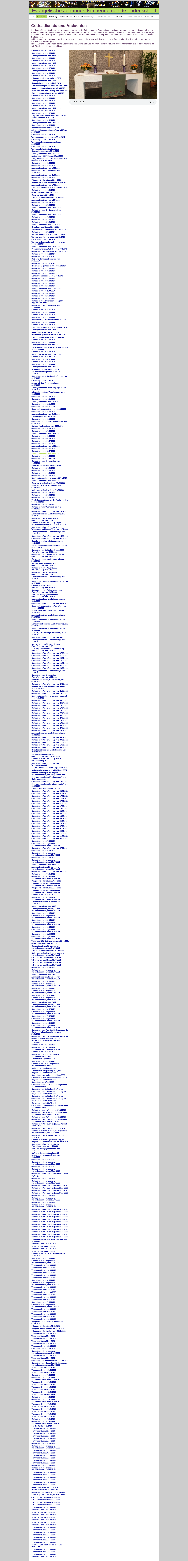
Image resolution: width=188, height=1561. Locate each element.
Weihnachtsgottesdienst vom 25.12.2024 (48, 237)
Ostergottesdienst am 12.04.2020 (44, 1487)
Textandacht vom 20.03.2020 (43, 1552)
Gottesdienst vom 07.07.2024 (43, 298)
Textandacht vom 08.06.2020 (43, 1300)
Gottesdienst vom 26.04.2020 (43, 1443)
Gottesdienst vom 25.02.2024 (43, 352)
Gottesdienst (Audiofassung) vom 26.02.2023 (49, 511)
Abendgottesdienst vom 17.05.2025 (45, 185)
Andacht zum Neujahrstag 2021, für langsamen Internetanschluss (45, 1072)
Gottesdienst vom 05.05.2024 (43, 322)
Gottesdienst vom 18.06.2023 (43, 456)
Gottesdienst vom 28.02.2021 (43, 995)
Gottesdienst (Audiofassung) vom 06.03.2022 (49, 725)
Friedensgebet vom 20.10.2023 (44, 416)
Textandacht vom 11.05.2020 (43, 1394)
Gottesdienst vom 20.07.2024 (43, 296)
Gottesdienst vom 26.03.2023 (43, 495)
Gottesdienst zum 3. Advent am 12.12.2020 (48, 1117)
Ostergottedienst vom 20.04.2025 (44, 192)
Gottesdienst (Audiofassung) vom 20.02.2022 (49, 730)
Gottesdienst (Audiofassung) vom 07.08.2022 (49, 653)
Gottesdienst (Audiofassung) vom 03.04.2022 (49, 715)
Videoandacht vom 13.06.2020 (43, 1287)
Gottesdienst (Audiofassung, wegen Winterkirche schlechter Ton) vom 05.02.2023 (49, 524)
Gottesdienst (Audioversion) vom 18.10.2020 (49, 1188)
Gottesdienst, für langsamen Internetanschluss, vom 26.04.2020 (45, 1447)
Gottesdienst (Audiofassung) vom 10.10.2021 (49, 809)
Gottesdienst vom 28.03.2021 (43, 967)
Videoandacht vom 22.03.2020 (43, 1542)
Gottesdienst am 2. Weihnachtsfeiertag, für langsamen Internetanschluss (48, 1092)
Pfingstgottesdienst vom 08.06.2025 (46, 180)
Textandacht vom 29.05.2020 (43, 1336)
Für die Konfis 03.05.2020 (41, 1426)
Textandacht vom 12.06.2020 (43, 1290)
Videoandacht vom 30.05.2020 (43, 1334)
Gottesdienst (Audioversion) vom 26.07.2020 (49, 1227)
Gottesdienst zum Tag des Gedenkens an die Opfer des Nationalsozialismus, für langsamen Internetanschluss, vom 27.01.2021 (49, 1039)
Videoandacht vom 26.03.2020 (43, 1532)
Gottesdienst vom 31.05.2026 (43, 76)
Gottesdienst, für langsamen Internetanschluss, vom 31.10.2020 (45, 1182)
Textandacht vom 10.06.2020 (43, 1295)
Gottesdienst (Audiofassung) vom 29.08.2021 (49, 819)
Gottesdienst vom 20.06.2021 (43, 850)
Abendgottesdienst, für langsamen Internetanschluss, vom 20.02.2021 (45, 1006)
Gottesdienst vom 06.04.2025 (43, 202)
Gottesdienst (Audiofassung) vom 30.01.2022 (49, 740)
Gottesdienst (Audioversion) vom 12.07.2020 (49, 1232)
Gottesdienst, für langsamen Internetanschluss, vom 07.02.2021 (45, 1020)
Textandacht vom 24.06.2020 (43, 1246)
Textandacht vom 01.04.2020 (43, 1517)
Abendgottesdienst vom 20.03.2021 (45, 974)
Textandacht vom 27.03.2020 (43, 1530)
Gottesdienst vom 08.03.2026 (43, 101)
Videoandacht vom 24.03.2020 (43, 1537)
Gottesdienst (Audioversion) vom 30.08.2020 (49, 1214)
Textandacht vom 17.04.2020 (43, 1475)
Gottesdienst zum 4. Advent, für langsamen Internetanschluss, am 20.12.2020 (49, 1113)
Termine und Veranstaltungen (84, 17)
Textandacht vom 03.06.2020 (43, 1317)
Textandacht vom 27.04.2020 (43, 1441)
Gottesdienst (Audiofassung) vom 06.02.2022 (49, 737)
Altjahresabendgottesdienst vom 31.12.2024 (49, 229)
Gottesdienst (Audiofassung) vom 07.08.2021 (49, 826)
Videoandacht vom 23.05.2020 (43, 1355)
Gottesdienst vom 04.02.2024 (43, 359)
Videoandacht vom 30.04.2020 (43, 1433)
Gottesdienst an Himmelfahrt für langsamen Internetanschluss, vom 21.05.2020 (49, 1364)
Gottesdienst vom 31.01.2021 (43, 1023)
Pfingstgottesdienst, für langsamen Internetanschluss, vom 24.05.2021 (45, 884)
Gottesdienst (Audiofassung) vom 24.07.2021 (49, 831)
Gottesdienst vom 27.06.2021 (43, 841)
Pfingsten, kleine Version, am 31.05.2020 (47, 1329)
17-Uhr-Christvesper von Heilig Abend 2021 (49, 768)
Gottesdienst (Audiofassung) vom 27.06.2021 (49, 848)
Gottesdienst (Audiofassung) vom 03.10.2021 (49, 811)
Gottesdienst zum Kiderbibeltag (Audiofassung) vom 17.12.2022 (44, 573)
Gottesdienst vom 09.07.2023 (43, 448)
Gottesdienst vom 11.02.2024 (43, 357)
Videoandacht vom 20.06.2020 (43, 1265)
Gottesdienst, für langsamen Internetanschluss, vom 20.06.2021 (45, 854)
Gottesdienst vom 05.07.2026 (43, 68)
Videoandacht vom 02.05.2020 (43, 1428)
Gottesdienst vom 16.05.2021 (43, 895)
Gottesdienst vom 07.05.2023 (43, 475)
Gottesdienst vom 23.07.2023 (43, 443)
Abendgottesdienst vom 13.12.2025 (45, 153)
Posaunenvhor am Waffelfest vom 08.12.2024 (49, 249)
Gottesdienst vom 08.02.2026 (43, 111)
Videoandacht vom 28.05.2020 (43, 1339)
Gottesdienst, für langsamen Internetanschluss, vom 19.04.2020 (45, 1469)
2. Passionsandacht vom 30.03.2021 (46, 962)
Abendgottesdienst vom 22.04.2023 (45, 480)
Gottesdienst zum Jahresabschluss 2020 (48, 1075)
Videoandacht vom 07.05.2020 (43, 1409)
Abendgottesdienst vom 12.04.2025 (45, 200)
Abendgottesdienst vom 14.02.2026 (45, 108)
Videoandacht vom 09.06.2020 (43, 1297)
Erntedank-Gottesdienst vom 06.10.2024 (47, 276)
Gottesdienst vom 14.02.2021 (43, 1009)
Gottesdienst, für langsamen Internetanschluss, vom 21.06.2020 (45, 1262)
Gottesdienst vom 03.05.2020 (43, 1419)
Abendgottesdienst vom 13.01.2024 (45, 367)
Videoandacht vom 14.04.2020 (43, 1482)
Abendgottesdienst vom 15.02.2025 (45, 214)
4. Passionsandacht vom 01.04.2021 (46, 957)
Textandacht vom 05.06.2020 (43, 1312)
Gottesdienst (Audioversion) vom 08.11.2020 (49, 1173)
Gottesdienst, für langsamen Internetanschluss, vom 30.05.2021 (45, 877)
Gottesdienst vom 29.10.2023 (43, 411)
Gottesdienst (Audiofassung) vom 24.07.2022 (49, 658)
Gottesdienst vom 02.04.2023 (43, 492)
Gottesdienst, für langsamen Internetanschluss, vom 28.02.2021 (45, 999)
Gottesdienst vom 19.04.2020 (43, 1465)
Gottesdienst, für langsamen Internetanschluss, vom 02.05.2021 (45, 917)
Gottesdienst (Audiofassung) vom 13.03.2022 (49, 723)
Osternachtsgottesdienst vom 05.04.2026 (48, 88)
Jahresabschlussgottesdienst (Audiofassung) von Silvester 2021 (45, 755)
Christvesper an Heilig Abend (43, 1103)
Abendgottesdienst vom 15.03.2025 (45, 207)
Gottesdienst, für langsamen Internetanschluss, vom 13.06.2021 (45, 861)
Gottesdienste (41, 17)
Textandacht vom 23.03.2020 (43, 1540)
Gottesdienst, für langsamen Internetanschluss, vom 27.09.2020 (45, 1199)
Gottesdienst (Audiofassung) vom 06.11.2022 (49, 603)
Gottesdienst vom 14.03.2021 (43, 981)
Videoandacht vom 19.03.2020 (43, 1554)
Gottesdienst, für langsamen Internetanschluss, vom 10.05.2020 (45, 1400)
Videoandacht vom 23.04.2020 (43, 1455)
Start (32, 17)
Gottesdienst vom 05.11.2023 (43, 406)
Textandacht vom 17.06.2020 (43, 1273)
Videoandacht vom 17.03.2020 (43, 1557)
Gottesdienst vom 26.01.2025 (43, 222)
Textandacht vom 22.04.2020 (43, 1458)
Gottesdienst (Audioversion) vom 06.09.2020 (49, 1212)
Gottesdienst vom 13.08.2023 (43, 436)
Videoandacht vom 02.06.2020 (43, 1319)
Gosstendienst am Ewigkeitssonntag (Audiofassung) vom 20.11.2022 (46, 591)
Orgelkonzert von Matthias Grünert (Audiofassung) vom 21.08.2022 (45, 645)
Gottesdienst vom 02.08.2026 (43, 58)
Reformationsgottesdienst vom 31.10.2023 (48, 409)
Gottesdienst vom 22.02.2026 (43, 106)
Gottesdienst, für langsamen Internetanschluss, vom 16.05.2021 (45, 898)
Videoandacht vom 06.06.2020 (43, 1309)
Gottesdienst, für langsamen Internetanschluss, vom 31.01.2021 (45, 1026)
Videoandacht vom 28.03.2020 (43, 1527)
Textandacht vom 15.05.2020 (43, 1384)
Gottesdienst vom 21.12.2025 (43, 147)
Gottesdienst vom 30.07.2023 (43, 441)
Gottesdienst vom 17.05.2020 (43, 1375)
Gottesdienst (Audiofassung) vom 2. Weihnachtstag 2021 (46, 760)
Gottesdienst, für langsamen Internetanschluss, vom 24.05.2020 (45, 1352)
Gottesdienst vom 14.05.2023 (43, 473)
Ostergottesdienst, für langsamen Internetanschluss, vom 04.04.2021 (45, 947)
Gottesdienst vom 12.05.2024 (43, 317)
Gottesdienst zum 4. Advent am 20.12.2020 (48, 1110)
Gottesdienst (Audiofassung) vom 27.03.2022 (49, 718)
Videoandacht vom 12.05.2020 (43, 1392)
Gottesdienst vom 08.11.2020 (43, 1166)
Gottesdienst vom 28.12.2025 (43, 135)
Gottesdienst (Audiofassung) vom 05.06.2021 (49, 871)
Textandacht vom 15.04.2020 (43, 1480)
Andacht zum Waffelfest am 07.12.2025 (47, 156)
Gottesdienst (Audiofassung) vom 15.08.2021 (49, 824)
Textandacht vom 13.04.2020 (43, 1485)
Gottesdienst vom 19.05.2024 (43, 315)
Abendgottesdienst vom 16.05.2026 (45, 81)
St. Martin (35, 1176)
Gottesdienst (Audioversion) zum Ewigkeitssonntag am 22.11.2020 (45, 1145)
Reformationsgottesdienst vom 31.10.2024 (48, 266)
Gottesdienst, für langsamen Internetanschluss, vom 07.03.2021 (45, 992)
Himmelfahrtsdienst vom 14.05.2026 (46, 83)
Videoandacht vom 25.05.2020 (43, 1346)
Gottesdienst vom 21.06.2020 (43, 1258)
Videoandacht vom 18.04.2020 (43, 1472)
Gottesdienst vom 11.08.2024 (43, 291)
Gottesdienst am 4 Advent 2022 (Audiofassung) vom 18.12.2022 (44, 569)
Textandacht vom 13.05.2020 (43, 1389)
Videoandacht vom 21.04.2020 (43, 1460)
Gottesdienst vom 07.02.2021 (43, 1016)
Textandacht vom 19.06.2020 (43, 1268)
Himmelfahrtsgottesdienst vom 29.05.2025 (48, 182)
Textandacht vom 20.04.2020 (43, 1463)
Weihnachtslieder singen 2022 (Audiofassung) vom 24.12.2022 (44, 564)
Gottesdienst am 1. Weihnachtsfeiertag (47, 1096)
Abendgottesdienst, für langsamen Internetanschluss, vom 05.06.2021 (45, 868)
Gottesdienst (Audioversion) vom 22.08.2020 (49, 1217)
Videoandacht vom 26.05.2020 (43, 1344)
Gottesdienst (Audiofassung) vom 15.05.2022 (49, 693)
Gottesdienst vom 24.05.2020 (43, 1349)
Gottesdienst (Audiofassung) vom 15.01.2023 (49, 536)
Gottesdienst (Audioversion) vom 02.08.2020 (49, 1224)
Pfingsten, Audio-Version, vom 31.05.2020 (48, 1331)
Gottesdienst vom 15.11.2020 (43, 1159)
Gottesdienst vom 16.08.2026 (43, 53)
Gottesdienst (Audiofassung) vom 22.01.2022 (49, 742)
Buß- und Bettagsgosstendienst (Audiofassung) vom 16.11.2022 (44, 596)
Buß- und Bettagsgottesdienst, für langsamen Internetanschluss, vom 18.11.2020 (45, 1155)
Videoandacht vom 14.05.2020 (43, 1387)
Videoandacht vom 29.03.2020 (43, 1525)
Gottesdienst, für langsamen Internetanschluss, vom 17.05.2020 (45, 1378)
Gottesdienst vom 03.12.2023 (43, 396)
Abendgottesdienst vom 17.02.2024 (45, 354)
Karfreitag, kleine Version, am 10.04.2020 (48, 1495)
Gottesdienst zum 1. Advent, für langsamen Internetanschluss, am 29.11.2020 (49, 1132)
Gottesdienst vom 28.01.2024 (43, 362)
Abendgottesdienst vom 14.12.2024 (45, 246)
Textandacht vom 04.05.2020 (43, 1416)
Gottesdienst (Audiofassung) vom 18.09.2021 (49, 816)
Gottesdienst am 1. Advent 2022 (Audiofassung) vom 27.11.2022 (44, 587)
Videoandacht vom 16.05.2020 (43, 1382)
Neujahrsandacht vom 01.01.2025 (45, 227)
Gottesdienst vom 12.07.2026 (43, 66)
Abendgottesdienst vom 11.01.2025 (45, 224)
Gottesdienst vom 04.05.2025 (43, 190)
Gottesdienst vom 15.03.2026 (43, 98)
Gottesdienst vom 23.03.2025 (43, 205)
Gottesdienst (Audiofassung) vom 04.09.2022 (49, 637)
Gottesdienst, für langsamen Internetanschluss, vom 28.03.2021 (45, 971)
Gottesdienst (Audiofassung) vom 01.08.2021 (49, 829)
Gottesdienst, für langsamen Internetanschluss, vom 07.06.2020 (45, 1306)
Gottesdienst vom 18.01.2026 (43, 120)
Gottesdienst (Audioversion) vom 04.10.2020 (49, 1193)
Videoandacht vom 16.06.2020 (43, 1275)
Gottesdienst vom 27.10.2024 (43, 268)
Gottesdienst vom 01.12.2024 (43, 254)
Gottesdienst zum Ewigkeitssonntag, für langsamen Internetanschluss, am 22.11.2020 (49, 1141)
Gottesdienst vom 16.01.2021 (43, 1052)
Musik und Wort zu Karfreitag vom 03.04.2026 (50, 91)
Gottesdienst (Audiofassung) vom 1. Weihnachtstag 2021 (46, 764)
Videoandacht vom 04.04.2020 (43, 1510)
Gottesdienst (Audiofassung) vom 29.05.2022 (49, 684)
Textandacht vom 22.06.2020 (43, 1251)
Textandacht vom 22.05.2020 (43, 1358)
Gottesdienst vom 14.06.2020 (43, 1280)
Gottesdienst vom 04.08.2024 (43, 293)
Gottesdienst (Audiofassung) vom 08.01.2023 (49, 539)
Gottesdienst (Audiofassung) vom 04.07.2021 (49, 839)
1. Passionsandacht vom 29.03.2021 (46, 965)
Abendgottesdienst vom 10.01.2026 (45, 123)
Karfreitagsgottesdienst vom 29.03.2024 (47, 337)
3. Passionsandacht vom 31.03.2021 (46, 960)
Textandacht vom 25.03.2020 (43, 1535)
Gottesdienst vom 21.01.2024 (43, 364)
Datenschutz (149, 17)
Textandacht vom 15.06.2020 (43, 1278)
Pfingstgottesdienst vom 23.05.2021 (46, 888)
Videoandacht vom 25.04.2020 (43, 1450)
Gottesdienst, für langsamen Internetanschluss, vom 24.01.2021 (45, 1048)
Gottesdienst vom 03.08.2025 (43, 163)
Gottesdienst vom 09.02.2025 (43, 217)
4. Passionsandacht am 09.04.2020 (45, 1497)
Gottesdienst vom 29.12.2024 (43, 232)
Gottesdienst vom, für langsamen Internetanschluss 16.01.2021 (45, 1055)
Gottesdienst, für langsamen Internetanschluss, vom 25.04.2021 (45, 924)
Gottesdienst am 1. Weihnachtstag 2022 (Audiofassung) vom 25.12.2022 (47, 555)
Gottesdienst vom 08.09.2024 (43, 281)
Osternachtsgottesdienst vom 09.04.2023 (48, 483)
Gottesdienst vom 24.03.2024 (43, 340)
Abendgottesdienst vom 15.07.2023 (45, 446)
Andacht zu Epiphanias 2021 (43, 1059)
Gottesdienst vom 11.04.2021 (43, 934)
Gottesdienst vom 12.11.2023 (43, 404)
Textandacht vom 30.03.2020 (43, 1522)
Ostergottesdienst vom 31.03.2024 (45, 332)
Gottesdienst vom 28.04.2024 (43, 325)
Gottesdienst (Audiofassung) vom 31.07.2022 (49, 656)
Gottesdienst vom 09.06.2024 (43, 312)
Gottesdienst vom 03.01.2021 (43, 1061)
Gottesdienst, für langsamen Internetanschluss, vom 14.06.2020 (45, 1284)
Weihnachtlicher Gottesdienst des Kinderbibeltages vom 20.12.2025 (45, 150)
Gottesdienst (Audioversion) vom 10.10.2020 (49, 1190)
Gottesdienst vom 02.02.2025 (43, 219)
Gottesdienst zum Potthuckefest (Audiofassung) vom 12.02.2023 (44, 519)
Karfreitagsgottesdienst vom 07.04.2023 (47, 490)
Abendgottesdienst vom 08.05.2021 (45, 906)
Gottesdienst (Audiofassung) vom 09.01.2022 (49, 747)
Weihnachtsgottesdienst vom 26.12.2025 (48, 137)
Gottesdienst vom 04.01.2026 (43, 125)
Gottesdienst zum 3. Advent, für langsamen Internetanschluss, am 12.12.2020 (49, 1120)
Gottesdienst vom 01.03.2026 (43, 103)
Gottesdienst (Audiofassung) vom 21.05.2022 (49, 691)
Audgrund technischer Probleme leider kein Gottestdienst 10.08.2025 (49, 159)
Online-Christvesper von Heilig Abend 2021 (49, 770)
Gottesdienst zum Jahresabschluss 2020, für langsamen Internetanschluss (49, 1079)
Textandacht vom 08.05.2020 (43, 1406)
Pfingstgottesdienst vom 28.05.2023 (46, 465)
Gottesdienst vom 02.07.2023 (43, 451)
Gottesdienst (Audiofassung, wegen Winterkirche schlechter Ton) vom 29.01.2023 (49, 528)
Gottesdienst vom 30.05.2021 (43, 874)
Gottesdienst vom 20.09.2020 (43, 1202)
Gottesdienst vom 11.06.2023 (43, 458)
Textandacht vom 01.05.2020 (43, 1431)
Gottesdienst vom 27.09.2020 (43, 1195)
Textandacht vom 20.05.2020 (43, 1367)
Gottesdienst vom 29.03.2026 (43, 96)
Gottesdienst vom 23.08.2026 (43, 51)
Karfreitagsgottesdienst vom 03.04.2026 (47, 93)
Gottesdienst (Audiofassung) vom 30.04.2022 (49, 700)
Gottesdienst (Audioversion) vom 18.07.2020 (49, 1229)
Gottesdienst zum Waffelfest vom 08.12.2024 (49, 251)
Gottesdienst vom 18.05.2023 (43, 470)
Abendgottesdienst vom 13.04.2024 (45, 330)
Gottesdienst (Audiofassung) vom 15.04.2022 (49, 710)
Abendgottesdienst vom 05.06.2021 (45, 864)
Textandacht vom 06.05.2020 (43, 1411)
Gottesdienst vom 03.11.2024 (43, 263)
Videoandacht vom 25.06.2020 (43, 1244)
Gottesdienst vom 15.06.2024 (43, 310)
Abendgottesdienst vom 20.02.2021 (45, 1002)
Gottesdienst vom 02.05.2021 (43, 913)
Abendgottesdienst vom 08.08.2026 (45, 56)
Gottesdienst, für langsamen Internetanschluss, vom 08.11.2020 (45, 1170)
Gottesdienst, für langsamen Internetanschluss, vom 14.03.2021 (45, 985)
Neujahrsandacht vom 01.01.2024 (45, 369)
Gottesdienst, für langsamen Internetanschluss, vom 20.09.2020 (45, 1206)
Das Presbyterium (65, 17)
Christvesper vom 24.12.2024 (43, 239)
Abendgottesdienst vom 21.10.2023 (45, 414)
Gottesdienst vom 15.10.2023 (43, 419)
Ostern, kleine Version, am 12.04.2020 (46, 1490)
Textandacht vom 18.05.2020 (43, 1372)
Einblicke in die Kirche (104, 17)
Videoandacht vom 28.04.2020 (43, 1438)
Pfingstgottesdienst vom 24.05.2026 (46, 78)
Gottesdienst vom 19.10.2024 (43, 271)
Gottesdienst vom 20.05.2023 (43, 468)
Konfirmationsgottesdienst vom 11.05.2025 (49, 187)
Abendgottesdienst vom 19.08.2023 (45, 433)
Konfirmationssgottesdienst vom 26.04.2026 (49, 86)
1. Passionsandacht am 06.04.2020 (45, 1505)
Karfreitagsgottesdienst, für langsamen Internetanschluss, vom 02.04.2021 (47, 954)
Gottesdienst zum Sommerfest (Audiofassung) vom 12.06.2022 (44, 676)
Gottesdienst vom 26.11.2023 (43, 399)
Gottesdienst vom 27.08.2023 (43, 431)
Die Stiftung (53, 17)
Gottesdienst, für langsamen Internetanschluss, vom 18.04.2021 (45, 930)
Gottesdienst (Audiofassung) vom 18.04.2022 (49, 705)
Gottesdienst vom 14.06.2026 (43, 73)
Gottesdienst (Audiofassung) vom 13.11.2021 (49, 799)
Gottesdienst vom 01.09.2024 (43, 283)
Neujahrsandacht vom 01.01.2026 (45, 128)
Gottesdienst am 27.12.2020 (42, 1082)
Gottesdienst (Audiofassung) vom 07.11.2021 (49, 801)
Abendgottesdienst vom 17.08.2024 (45, 288)
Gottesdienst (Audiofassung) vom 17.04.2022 (49, 708)
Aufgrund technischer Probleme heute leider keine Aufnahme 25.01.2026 (49, 117)
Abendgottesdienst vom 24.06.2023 (45, 453)
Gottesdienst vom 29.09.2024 (43, 278)
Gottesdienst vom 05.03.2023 (43, 504)
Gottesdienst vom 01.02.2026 (43, 113)
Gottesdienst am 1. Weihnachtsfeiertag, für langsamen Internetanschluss (48, 1099)
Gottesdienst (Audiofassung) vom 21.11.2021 (49, 794)
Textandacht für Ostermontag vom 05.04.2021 (50, 941)
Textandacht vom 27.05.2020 (43, 1341)
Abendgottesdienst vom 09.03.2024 (45, 345)
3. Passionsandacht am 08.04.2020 (45, 1500)
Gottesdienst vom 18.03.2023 (43, 497)
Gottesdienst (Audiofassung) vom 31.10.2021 (49, 804)
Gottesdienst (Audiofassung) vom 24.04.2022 (49, 703)
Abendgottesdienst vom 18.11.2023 (45, 401)
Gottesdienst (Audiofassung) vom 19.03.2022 (49, 720)
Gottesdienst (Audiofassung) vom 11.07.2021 (49, 836)
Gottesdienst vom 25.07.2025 (43, 165)
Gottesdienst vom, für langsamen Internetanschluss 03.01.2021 (45, 1065)
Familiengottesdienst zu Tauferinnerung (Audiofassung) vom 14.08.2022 (47, 650)
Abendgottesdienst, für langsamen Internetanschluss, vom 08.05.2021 (45, 910)
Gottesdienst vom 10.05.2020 (43, 1397)
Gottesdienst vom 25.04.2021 (43, 920)
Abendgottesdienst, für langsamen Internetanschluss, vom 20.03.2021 (45, 978)
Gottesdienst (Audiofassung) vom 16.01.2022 (49, 745)
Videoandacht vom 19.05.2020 (43, 1370)
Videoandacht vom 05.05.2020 (43, 1414)
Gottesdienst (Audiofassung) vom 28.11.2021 (49, 791)
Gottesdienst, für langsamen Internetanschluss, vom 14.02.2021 (45, 1013)
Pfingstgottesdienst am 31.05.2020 (45, 1326)
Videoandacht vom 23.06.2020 (43, 1249)
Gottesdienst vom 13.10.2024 (43, 273)
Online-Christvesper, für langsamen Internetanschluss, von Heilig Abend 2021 (48, 774)
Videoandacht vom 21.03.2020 (43, 1549)
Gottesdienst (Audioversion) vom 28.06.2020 (49, 1237)
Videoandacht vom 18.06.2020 (43, 1270)
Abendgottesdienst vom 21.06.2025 (45, 175)
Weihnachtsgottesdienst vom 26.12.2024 (48, 234)
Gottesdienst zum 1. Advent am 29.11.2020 (48, 1128)
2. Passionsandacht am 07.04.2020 (45, 1502)
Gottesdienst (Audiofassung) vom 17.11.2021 (49, 796)
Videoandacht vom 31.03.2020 (43, 1520)
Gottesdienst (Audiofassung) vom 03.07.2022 (49, 666)
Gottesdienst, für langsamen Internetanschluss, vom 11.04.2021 (45, 937)
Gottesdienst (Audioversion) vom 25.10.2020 (49, 1185)
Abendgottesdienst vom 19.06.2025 (45, 168)
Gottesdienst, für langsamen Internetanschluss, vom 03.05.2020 (45, 1422)
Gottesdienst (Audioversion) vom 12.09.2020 (49, 1209)
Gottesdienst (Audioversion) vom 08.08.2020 (49, 1222)
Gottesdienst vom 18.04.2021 (43, 927)
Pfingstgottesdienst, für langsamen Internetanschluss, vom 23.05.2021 (45, 891)
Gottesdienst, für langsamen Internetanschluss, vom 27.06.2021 (45, 844)
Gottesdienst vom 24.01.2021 (43, 1045)
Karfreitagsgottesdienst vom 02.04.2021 (47, 950)
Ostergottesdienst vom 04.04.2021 (45, 943)
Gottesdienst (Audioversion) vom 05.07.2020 (49, 1234)
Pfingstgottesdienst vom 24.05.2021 (46, 881)
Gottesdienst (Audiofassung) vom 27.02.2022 (49, 728)
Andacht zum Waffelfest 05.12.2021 (45, 789)
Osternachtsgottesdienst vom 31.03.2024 (48, 335)
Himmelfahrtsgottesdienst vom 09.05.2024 (48, 320)
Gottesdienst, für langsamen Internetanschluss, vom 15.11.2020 (45, 1163)
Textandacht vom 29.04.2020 (43, 1436)
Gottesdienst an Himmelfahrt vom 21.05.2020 (49, 1360)
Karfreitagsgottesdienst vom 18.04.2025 (47, 197)
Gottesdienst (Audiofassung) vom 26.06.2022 (49, 668)
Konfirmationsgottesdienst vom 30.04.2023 (49, 478)
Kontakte (129, 17)
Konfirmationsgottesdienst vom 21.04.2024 (49, 327)
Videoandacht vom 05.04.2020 (43, 1507)
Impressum (138, 17)
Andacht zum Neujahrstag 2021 (44, 1068)
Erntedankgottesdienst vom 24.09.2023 (47, 426)
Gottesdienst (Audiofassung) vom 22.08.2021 (49, 821)
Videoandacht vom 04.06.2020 (43, 1314)
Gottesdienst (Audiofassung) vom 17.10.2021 (49, 806)
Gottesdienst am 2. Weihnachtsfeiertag (47, 1089)
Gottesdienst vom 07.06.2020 (43, 1302)
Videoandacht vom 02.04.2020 (43, 1515)
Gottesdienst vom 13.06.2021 (43, 857)
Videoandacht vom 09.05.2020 (43, 1404)
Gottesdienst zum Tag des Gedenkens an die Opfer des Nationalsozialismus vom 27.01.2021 (49, 1032)
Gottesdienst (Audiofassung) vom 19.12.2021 (49, 782)
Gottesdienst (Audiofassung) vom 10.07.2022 (49, 663)
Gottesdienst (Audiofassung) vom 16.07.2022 (49, 661)
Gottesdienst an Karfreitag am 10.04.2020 (48, 1492)
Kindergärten (118, 17)
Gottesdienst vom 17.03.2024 (43, 342)
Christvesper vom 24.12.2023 (43, 381)
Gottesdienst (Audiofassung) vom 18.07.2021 (49, 834)
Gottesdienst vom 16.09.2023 (43, 428)
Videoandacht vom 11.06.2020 (43, 1292)
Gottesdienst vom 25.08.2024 (43, 286)
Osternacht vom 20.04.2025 (42, 195)
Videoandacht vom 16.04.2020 (43, 1477)
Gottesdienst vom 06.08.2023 (43, 438)
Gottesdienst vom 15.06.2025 (43, 177)
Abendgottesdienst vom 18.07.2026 (45, 63)
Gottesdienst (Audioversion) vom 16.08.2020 (49, 1219)
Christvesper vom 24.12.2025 (43, 140)
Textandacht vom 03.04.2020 (43, 1512)
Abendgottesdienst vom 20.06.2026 (45, 71)
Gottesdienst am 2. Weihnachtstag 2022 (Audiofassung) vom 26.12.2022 (47, 551)
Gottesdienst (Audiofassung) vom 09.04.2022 (49, 713)
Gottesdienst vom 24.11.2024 (43, 256)
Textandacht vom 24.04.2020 (43, 1453)
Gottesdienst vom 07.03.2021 (43, 988)
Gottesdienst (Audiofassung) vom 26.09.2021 (49, 814)
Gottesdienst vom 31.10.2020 (43, 1178)
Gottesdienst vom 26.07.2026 (43, 61)
